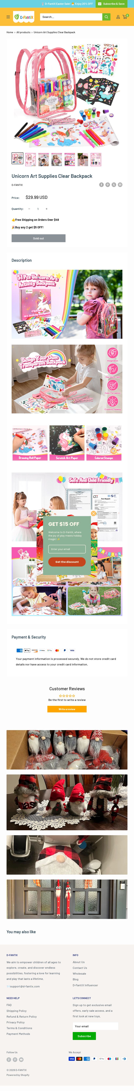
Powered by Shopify (18, 1074)
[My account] (118, 17)
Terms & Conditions (19, 1028)
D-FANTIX (17, 184)
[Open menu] (8, 17)
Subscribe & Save (114, 3)
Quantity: (18, 208)
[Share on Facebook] (101, 184)
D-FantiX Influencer (85, 985)
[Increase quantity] (46, 208)
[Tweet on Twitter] (114, 184)
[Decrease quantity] (29, 208)
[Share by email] (120, 184)
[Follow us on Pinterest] (15, 1059)
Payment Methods (18, 1034)
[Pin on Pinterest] (107, 184)
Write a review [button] (67, 709)
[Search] (106, 17)
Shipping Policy (17, 1011)
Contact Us (80, 968)
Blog (75, 979)
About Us (79, 962)
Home (10, 32)
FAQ (9, 1005)
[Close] (94, 513)
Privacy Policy (16, 1022)
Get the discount (67, 562)
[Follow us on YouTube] (21, 1059)
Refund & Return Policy (22, 1016)
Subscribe (84, 1036)
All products (23, 32)
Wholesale (79, 973)
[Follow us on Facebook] (9, 1059)
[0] (125, 17)
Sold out (38, 238)
